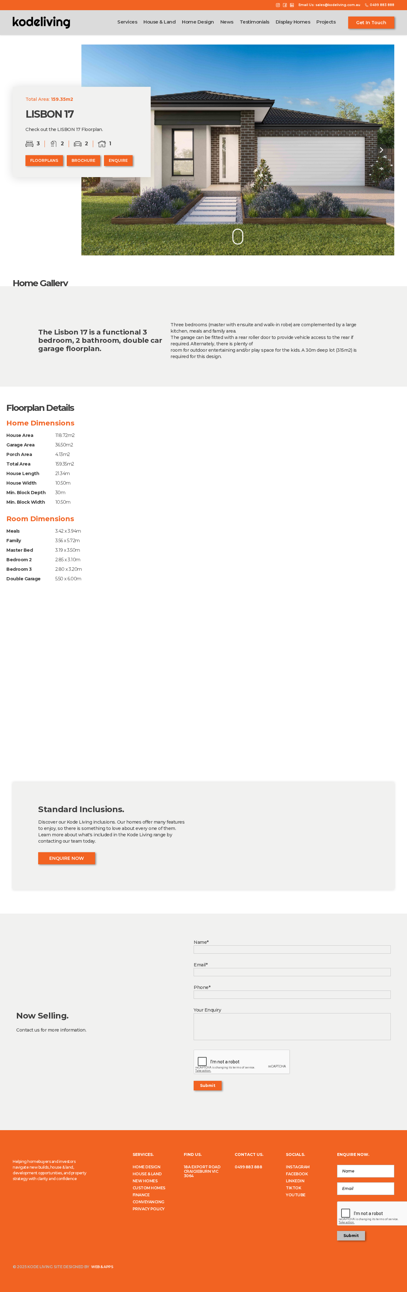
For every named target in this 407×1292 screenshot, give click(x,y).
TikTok (293, 1188)
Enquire (118, 160)
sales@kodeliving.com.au (337, 5)
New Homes (145, 1181)
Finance (141, 1195)
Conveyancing (148, 1202)
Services (127, 22)
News (226, 22)
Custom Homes (149, 1188)
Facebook (297, 1174)
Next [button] (381, 150)
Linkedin (295, 1181)
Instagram (298, 1167)
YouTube (296, 1195)
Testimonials (254, 22)
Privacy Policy (149, 1209)
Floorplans (44, 160)
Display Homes (293, 22)
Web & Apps (102, 1267)
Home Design (198, 22)
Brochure (83, 160)
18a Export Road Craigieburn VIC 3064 (202, 1171)
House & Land (159, 22)
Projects (325, 22)
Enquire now (66, 858)
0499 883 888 (248, 1167)
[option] (237, 150)
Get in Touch (371, 22)
